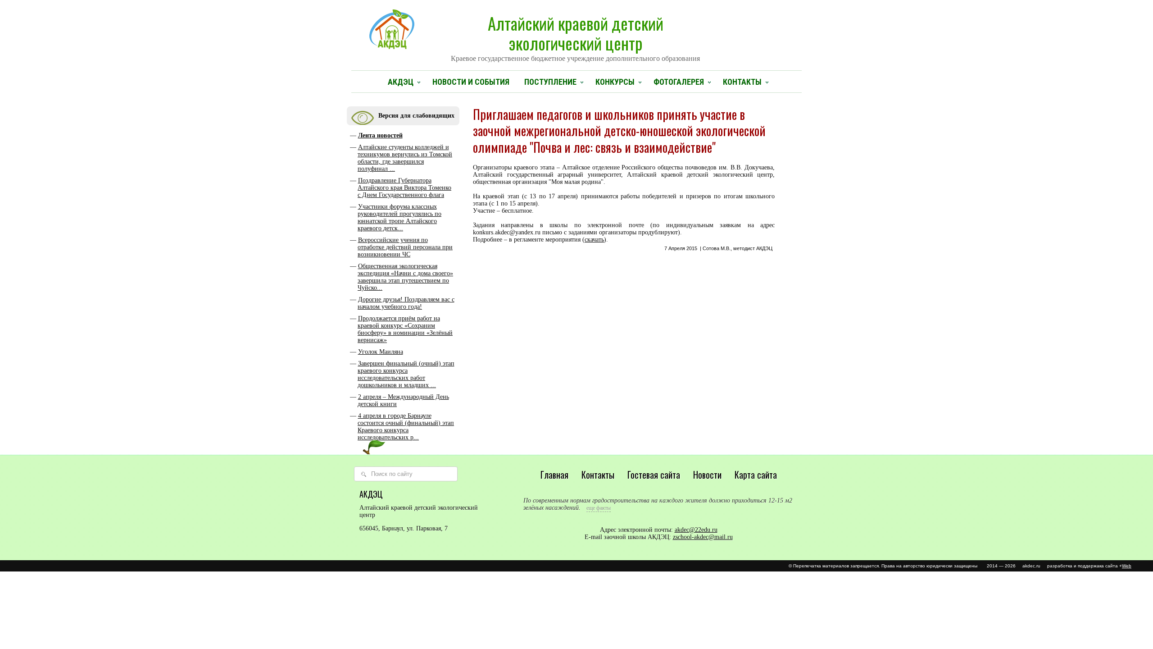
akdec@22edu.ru (696, 529)
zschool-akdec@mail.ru (703, 537)
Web (1126, 565)
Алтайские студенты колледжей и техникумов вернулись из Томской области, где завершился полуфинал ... (405, 158)
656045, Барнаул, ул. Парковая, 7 (403, 528)
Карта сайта (756, 474)
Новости (707, 474)
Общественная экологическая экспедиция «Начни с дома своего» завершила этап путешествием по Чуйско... (405, 277)
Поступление (550, 82)
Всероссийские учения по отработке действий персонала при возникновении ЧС (405, 247)
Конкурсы (615, 82)
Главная (554, 474)
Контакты (742, 82)
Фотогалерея (679, 82)
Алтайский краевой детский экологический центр (575, 36)
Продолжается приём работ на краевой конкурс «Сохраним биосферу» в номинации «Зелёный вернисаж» (405, 329)
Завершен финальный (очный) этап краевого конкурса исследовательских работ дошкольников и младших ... (406, 374)
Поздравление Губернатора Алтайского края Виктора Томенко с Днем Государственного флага (404, 187)
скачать (594, 239)
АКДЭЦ (400, 82)
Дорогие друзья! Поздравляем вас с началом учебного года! (406, 303)
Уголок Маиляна (380, 351)
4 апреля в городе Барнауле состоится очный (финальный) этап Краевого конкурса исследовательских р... (406, 426)
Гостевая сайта (653, 474)
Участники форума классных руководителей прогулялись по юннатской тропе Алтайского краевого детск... (399, 217)
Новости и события (470, 82)
